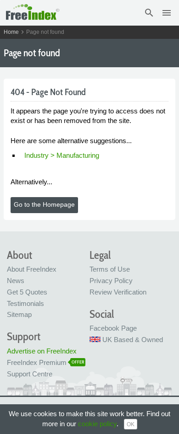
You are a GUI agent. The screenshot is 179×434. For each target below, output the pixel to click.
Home (11, 32)
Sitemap (19, 314)
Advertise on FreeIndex (42, 351)
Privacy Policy (111, 280)
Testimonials (25, 303)
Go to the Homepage (44, 204)
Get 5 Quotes (27, 292)
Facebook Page (113, 328)
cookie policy (97, 424)
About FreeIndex (31, 269)
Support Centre (29, 374)
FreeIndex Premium (37, 362)
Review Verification (118, 292)
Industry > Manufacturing (61, 155)
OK (130, 424)
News (15, 280)
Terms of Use (110, 269)
